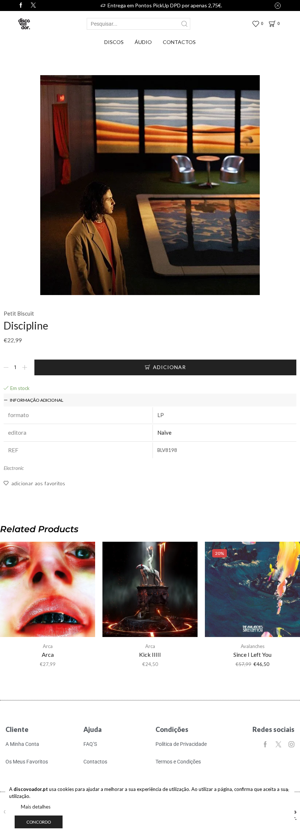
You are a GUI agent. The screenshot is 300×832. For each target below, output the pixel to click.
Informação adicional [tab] (36, 400)
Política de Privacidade (181, 744)
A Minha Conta (22, 744)
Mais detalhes (35, 807)
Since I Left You (252, 654)
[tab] (150, 400)
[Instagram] (292, 744)
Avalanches (253, 646)
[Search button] (184, 23)
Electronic (14, 468)
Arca (48, 646)
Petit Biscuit (19, 313)
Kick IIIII (150, 654)
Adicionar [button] (47, 592)
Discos (114, 42)
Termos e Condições (178, 762)
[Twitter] (33, 5)
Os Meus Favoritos (26, 762)
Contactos (179, 42)
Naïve (164, 432)
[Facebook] (20, 5)
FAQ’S (90, 744)
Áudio (143, 42)
